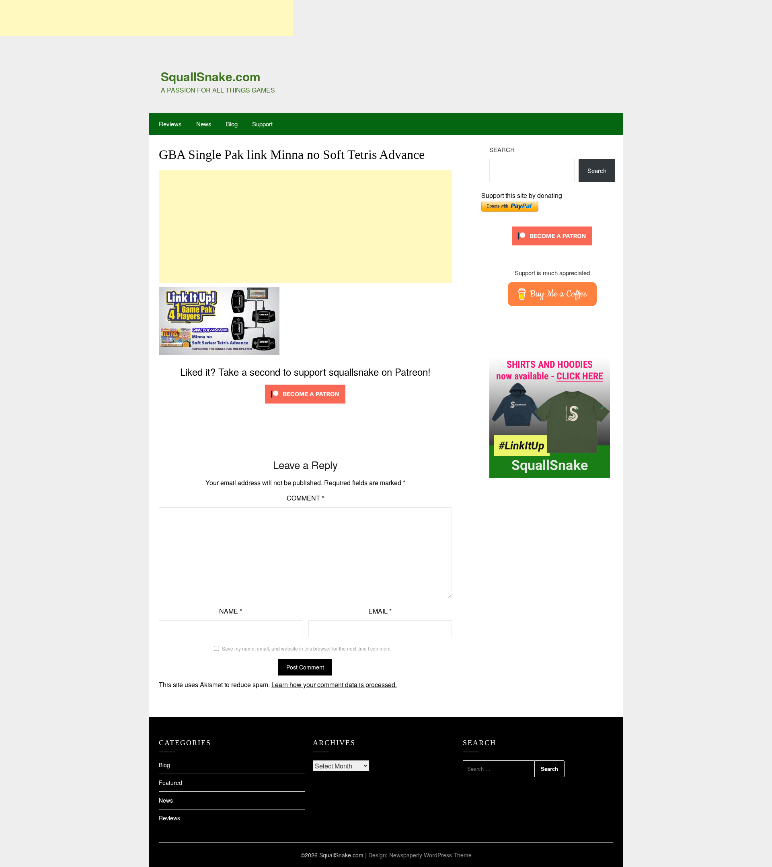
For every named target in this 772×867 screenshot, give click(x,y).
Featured (170, 782)
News (203, 123)
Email (380, 611)
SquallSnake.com (211, 76)
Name (230, 611)
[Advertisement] (146, 18)
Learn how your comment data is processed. (334, 684)
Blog (232, 123)
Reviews (170, 123)
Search (502, 149)
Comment (305, 497)
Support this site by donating (521, 195)
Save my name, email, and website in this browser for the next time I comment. (307, 648)
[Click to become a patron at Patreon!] (305, 405)
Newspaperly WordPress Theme (430, 855)
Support (262, 123)
